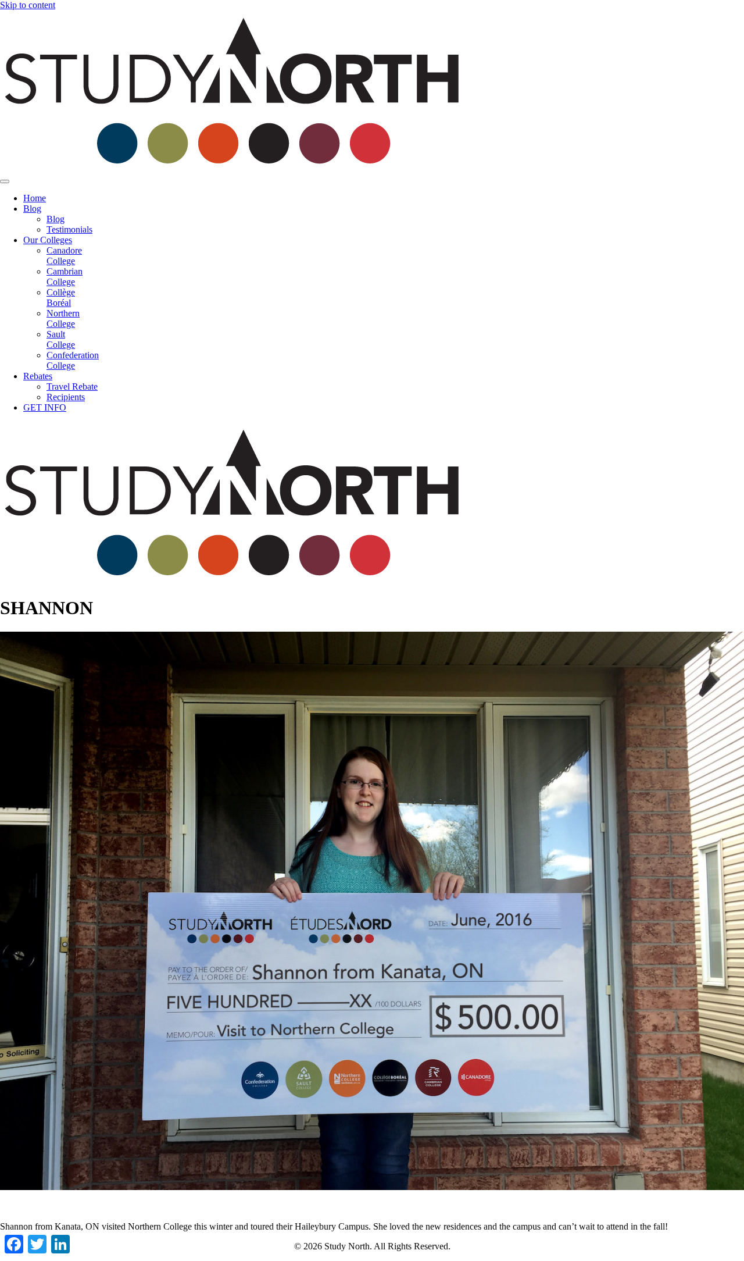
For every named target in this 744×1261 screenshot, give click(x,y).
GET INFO (44, 407)
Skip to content (27, 5)
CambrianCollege (64, 276)
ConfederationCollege (72, 360)
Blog (32, 208)
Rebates (37, 376)
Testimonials (69, 229)
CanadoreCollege (64, 255)
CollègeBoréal (60, 297)
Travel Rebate (72, 386)
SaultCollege (60, 339)
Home (34, 198)
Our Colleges (47, 240)
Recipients (65, 397)
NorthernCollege (63, 318)
